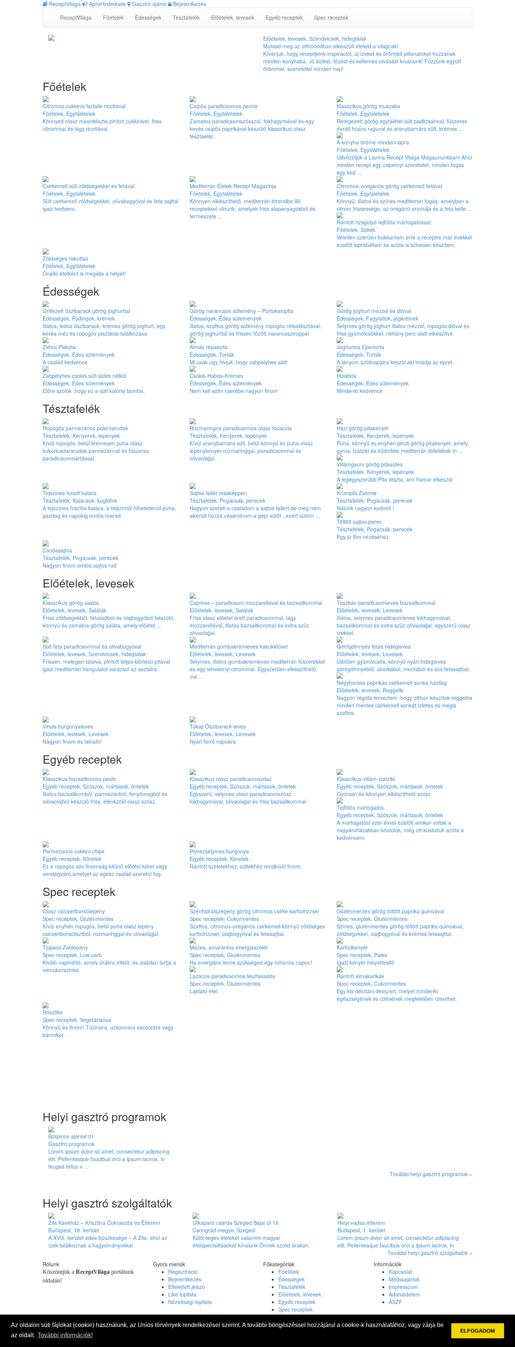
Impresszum (403, 1286)
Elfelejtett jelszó (186, 1286)
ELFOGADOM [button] (477, 1331)
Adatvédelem (404, 1294)
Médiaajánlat (404, 1279)
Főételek (113, 17)
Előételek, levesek (232, 17)
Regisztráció (183, 1271)
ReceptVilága (64, 4)
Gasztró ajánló (148, 4)
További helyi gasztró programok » (431, 1174)
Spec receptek (331, 17)
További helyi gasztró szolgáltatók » (430, 1252)
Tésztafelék (186, 17)
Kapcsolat (400, 1271)
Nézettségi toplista (190, 1302)
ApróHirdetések (106, 4)
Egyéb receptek (284, 17)
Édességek (148, 17)
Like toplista (182, 1294)
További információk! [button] (65, 1335)
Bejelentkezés (189, 4)
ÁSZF (395, 1302)
